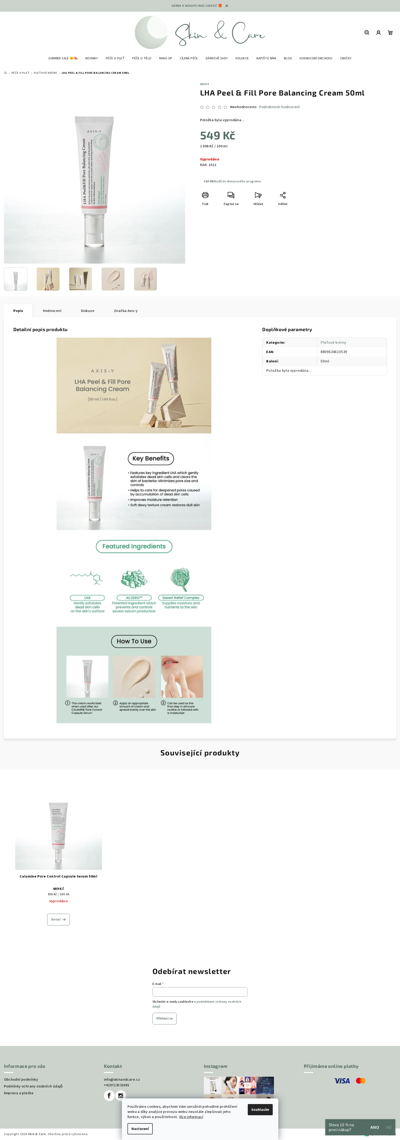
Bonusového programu (244, 181)
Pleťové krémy (333, 342)
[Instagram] (120, 1095)
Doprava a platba (19, 1093)
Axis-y (204, 84)
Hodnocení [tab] (52, 310)
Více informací (191, 1116)
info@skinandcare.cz (122, 1079)
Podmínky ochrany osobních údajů (33, 1086)
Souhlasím (260, 1109)
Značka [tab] (126, 310)
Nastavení (140, 1128)
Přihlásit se (164, 1018)
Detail (56, 919)
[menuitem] (63, 58)
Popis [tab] (18, 310)
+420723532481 (117, 1085)
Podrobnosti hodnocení (279, 107)
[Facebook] (109, 1095)
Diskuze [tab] (87, 310)
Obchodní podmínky (21, 1079)
